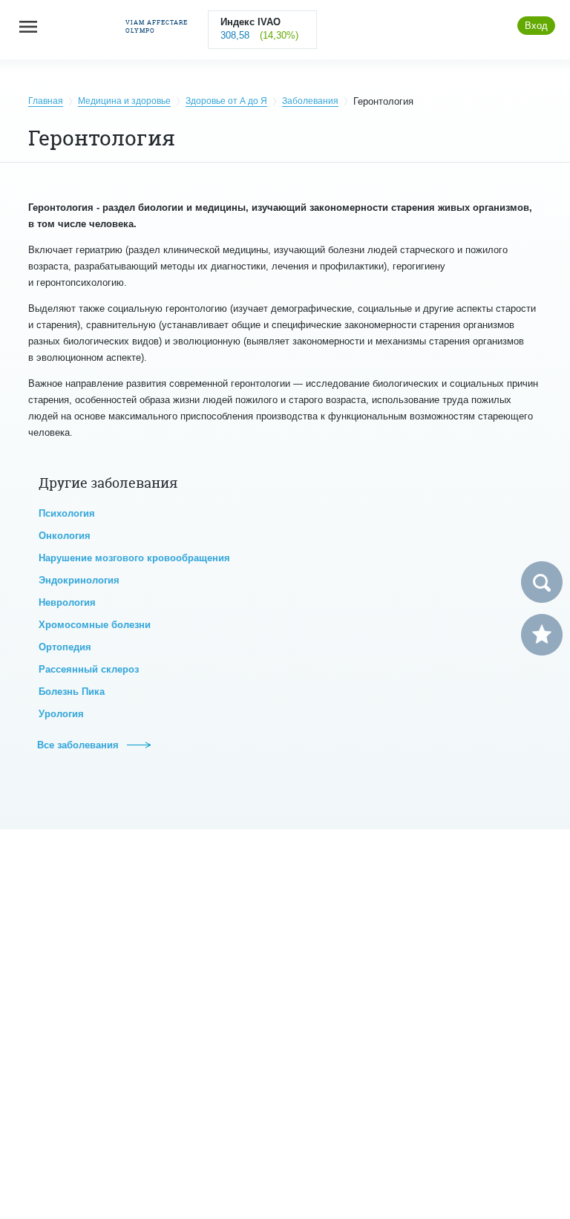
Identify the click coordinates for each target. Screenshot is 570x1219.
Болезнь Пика (72, 691)
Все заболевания (79, 745)
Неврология (67, 602)
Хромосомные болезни (95, 624)
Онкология (65, 535)
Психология (67, 513)
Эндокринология (79, 580)
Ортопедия (65, 647)
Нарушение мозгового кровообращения (134, 557)
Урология (61, 713)
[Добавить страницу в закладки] (542, 635)
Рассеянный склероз (89, 669)
